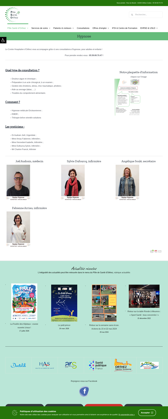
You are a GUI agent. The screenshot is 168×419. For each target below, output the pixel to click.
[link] (3, 40)
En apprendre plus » (127, 414)
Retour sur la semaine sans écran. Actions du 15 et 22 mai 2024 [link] (104, 327)
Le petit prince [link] (64, 325)
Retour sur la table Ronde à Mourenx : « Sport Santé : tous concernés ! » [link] (144, 313)
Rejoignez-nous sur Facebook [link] (84, 381)
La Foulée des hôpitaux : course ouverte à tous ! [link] (24, 326)
